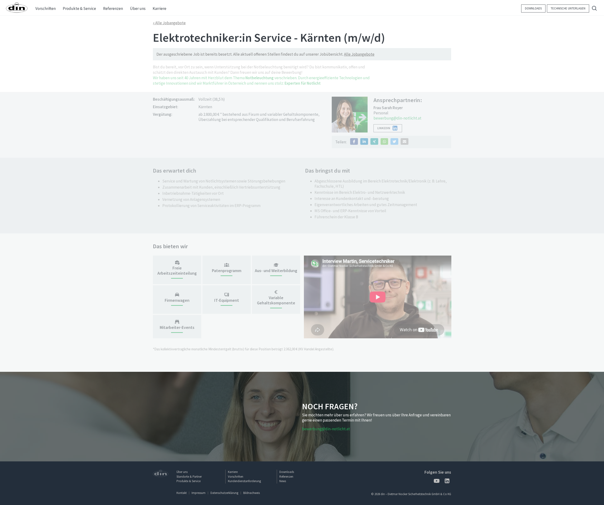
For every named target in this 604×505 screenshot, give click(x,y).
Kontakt (181, 493)
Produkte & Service (188, 481)
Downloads (533, 8)
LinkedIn (383, 128)
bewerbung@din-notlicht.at (397, 118)
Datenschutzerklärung (224, 493)
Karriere (233, 472)
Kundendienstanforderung (244, 481)
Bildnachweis (251, 493)
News (282, 481)
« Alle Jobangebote (169, 22)
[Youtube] (436, 482)
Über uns (182, 472)
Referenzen (286, 477)
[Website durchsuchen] (594, 9)
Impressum (199, 493)
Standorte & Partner (189, 477)
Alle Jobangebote (359, 54)
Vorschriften (235, 477)
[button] (354, 141)
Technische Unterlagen (568, 8)
